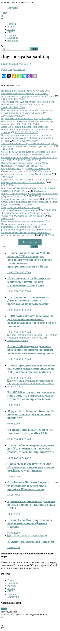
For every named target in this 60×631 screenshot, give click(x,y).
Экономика (13, 40)
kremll (27, 64)
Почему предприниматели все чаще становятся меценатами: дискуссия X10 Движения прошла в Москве (27, 138)
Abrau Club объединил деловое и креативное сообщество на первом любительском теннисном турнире (27, 129)
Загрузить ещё (30, 242)
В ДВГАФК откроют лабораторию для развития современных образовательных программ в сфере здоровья (27, 121)
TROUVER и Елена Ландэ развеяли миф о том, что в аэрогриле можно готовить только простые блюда (29, 145)
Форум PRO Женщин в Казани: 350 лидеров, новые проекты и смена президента (28, 153)
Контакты (12, 7)
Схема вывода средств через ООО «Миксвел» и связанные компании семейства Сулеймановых (26, 172)
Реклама (11, 585)
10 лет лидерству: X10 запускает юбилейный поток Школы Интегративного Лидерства (28, 103)
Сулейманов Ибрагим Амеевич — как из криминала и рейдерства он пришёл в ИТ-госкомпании (29, 181)
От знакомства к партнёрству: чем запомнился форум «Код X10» (30, 431)
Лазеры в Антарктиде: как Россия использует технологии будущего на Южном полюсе (25, 214)
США (10, 32)
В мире (11, 26)
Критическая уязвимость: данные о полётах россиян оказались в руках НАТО (31, 505)
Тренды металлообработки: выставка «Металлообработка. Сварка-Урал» (20, 208)
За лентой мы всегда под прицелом (19, 199)
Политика (12, 37)
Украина (11, 35)
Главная (11, 24)
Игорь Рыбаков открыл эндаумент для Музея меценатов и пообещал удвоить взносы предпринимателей (24, 166)
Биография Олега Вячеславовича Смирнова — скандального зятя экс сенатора (25, 233)
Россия (11, 29)
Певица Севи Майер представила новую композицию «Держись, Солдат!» (29, 523)
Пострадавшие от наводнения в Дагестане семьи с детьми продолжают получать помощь (27, 111)
